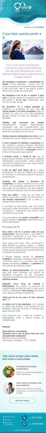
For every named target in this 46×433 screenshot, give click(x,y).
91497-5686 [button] (35, 424)
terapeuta (12, 315)
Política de (9, 423)
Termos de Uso (10, 417)
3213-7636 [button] (35, 417)
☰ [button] (5, 5)
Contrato (8, 420)
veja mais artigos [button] (22, 400)
